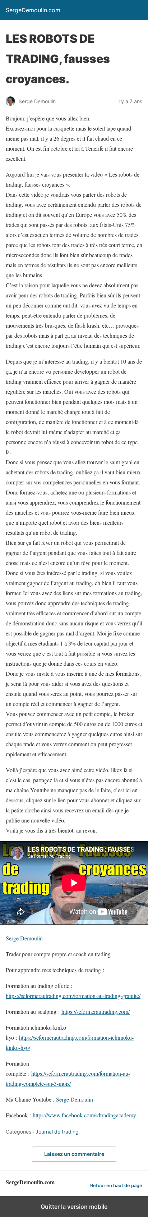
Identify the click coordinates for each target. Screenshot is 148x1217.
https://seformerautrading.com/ (95, 1011)
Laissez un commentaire (74, 1154)
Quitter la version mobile (74, 1206)
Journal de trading (57, 1132)
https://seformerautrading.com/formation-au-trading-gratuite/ (73, 995)
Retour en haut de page (116, 1185)
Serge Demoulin (24, 938)
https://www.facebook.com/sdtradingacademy (84, 1115)
